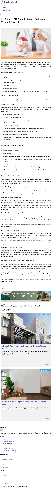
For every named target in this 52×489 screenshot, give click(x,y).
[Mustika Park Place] (26, 296)
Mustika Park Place (8, 448)
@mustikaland (6, 467)
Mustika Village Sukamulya (10, 450)
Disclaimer (5, 483)
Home (4, 5)
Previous (21, 305)
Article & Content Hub (8, 9)
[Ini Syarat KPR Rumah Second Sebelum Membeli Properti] (26, 43)
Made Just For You (7, 10)
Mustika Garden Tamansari (10, 447)
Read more (46, 364)
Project (4, 7)
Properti (20, 25)
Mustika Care (6, 475)
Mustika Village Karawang (10, 452)
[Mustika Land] (8, 1)
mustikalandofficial (7, 459)
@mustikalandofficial (8, 464)
